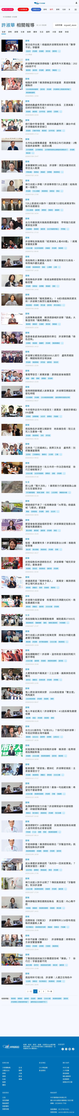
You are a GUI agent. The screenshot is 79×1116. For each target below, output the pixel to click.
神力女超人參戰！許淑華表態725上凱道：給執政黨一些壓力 (12, 185)
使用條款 (66, 1073)
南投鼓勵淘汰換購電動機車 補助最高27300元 (12, 620)
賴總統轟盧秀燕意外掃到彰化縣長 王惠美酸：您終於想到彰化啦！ (12, 106)
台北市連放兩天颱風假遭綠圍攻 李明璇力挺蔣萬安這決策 (12, 223)
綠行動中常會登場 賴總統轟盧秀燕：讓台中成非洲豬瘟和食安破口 (12, 125)
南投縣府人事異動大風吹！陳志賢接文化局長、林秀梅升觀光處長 (12, 262)
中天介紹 (66, 1067)
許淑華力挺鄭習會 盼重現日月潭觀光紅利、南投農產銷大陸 (12, 601)
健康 (60, 32)
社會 (64, 9)
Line (69, 1049)
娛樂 (29, 32)
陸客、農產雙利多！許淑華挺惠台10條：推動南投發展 (12, 544)
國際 (48, 32)
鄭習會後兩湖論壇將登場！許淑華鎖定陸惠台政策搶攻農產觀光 (12, 525)
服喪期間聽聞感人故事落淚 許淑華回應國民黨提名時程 (12, 392)
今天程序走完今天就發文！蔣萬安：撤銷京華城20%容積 (12, 411)
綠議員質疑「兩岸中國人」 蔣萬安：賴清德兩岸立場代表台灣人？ (12, 582)
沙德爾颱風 (23, 9)
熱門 (51, 9)
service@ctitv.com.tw (66, 1112)
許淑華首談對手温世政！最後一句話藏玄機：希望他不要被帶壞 (12, 788)
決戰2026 (36, 9)
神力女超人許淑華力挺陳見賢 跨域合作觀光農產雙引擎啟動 (12, 636)
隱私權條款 (67, 1076)
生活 (41, 32)
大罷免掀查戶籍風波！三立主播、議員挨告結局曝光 (12, 674)
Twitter (59, 1049)
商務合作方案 (67, 1082)
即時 (45, 9)
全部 (3, 32)
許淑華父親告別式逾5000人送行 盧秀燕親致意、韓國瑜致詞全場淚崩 (12, 357)
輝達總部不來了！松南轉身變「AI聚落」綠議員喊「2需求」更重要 (12, 506)
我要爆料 (5, 1106)
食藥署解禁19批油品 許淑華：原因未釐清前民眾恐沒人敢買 (12, 166)
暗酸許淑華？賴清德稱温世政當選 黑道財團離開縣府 (12, 84)
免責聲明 (66, 1079)
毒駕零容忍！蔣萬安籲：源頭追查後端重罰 (12, 376)
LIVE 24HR (8, 9)
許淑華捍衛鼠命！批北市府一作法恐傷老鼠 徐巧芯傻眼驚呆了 (12, 468)
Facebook (63, 1049)
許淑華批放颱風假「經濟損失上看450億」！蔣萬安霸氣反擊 (12, 243)
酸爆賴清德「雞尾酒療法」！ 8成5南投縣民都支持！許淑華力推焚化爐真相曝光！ (12, 300)
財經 (67, 32)
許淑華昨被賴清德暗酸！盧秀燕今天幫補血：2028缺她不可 (12, 65)
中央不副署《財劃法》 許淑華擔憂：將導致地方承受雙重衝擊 (12, 941)
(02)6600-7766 (60, 1103)
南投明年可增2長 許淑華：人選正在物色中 (12, 978)
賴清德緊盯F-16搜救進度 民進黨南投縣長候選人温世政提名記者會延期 (12, 826)
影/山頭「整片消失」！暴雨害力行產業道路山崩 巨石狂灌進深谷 (12, 487)
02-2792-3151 (63, 1109)
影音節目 (42, 1070)
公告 (4, 1097)
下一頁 (49, 991)
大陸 (54, 32)
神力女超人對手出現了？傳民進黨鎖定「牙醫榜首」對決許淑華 (12, 883)
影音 (20, 1076)
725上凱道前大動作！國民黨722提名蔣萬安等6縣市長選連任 (12, 204)
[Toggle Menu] (76, 9)
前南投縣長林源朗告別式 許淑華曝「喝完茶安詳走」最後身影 (12, 563)
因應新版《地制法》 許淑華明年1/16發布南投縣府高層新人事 (12, 922)
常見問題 (5, 1100)
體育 (35, 32)
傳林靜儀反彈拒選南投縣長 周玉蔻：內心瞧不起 (12, 903)
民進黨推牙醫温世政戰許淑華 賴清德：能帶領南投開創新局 (12, 750)
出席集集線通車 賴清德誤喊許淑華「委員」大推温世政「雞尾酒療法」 (12, 319)
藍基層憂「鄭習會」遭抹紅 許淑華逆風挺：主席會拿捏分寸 (12, 769)
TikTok (73, 1049)
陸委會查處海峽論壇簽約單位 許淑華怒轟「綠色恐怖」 (12, 338)
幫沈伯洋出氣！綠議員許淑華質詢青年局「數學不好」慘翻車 (12, 46)
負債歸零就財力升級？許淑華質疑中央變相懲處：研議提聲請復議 (12, 807)
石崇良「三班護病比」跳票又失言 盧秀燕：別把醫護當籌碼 (12, 449)
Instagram (66, 1049)
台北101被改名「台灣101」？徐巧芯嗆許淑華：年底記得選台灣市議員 (12, 731)
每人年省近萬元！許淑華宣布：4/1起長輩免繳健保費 (12, 712)
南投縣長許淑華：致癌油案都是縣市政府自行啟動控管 (12, 281)
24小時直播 (43, 1067)
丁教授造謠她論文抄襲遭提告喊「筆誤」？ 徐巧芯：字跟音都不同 (12, 959)
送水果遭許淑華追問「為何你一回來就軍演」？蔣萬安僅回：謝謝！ (12, 864)
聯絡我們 (5, 1103)
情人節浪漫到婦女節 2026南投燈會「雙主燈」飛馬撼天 (12, 693)
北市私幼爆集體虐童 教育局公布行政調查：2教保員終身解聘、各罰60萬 (12, 144)
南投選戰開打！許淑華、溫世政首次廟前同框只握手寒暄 (12, 655)
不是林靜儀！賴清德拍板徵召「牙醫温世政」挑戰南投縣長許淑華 (12, 845)
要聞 (57, 9)
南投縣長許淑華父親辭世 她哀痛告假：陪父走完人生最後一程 (12, 430)
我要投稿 (5, 1109)
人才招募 (66, 1070)
